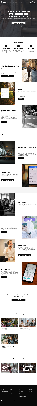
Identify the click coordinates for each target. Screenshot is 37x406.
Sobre (11, 391)
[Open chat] (35, 404)
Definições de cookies (22, 396)
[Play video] (9, 368)
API (1, 394)
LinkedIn (30, 393)
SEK (35, 400)
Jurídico (20, 393)
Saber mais (21, 98)
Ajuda (13, 2)
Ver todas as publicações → (18, 315)
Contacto (11, 394)
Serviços (6, 2)
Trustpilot (2, 134)
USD (31, 400)
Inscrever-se (26, 2)
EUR (33, 400)
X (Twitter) (30, 391)
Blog (16, 2)
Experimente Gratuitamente (32, 2)
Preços (10, 2)
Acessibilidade (21, 394)
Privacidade (21, 391)
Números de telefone (4, 391)
